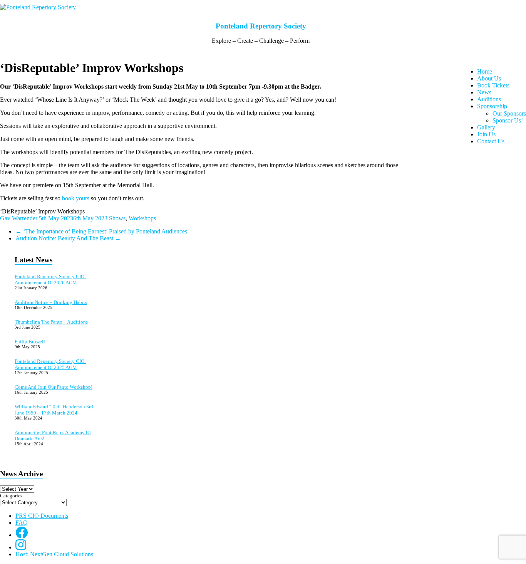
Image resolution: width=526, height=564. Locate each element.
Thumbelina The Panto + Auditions (51, 322)
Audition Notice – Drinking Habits (51, 302)
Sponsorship (492, 106)
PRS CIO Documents (41, 515)
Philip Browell (30, 341)
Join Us (486, 134)
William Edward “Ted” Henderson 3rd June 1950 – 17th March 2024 (54, 410)
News (484, 92)
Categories (11, 496)
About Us (489, 78)
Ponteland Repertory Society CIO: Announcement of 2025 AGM (50, 364)
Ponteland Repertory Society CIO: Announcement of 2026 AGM (50, 279)
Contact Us (490, 141)
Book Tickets (493, 85)
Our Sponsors (509, 113)
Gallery (486, 127)
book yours (75, 198)
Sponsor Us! (507, 120)
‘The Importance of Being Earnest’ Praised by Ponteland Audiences (101, 231)
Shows (117, 218)
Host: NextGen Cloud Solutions (54, 554)
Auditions (489, 99)
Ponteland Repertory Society (261, 26)
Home (484, 71)
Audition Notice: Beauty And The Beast (68, 238)
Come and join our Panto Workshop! (53, 387)
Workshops (142, 218)
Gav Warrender (18, 218)
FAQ (21, 522)
